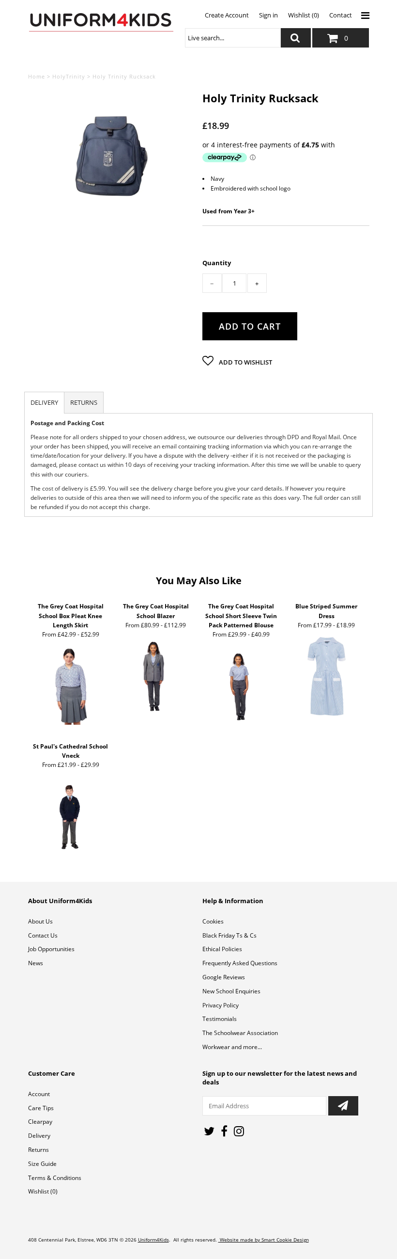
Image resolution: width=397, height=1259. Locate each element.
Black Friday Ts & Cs (229, 935)
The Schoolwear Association (240, 1033)
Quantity (216, 263)
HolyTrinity (68, 76)
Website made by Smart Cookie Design (263, 1239)
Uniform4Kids (153, 1239)
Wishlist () (43, 1191)
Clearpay (40, 1121)
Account (39, 1094)
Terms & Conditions (54, 1178)
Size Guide (42, 1164)
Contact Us (43, 935)
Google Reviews (223, 977)
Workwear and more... (232, 1047)
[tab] (44, 403)
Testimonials (219, 1019)
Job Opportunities (51, 949)
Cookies (213, 921)
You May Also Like (199, 580)
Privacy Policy (220, 1005)
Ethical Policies (222, 949)
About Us (40, 921)
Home (36, 76)
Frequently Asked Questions (239, 963)
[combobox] (233, 38)
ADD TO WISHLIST (244, 362)
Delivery (39, 1136)
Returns (38, 1150)
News (35, 963)
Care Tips (41, 1108)
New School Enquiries (231, 991)
